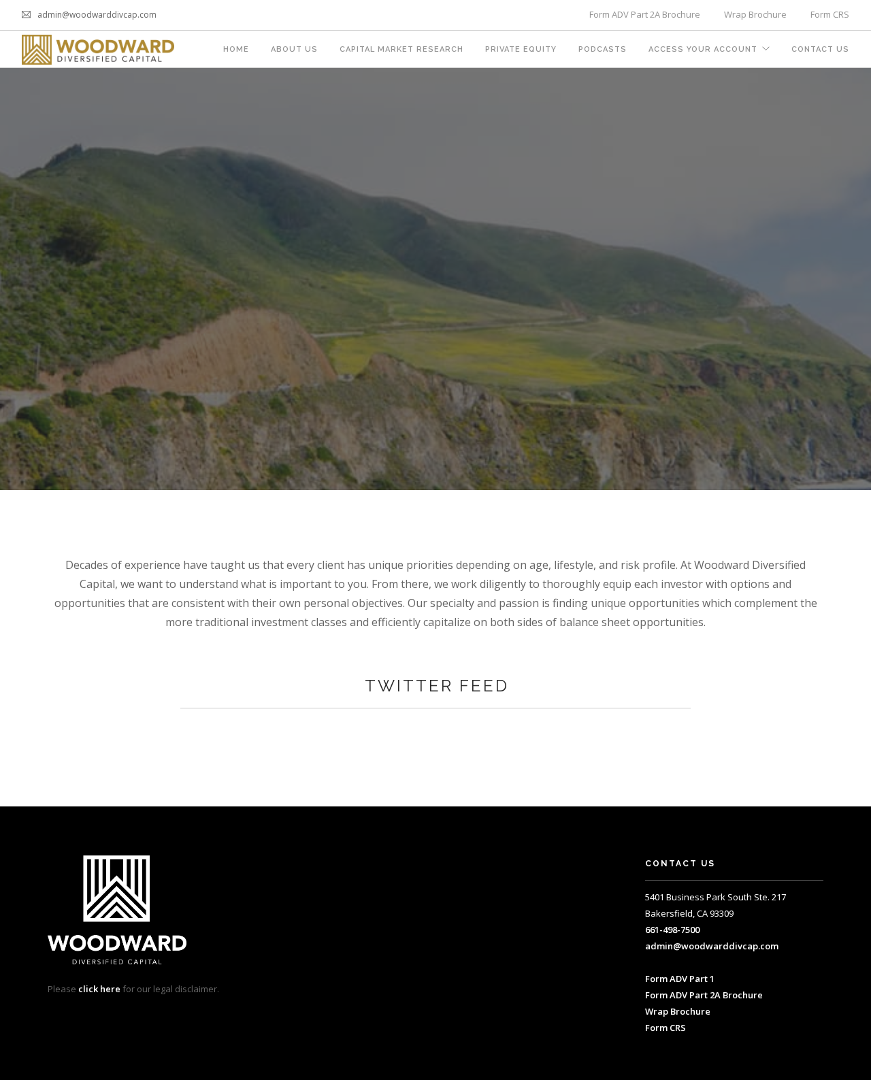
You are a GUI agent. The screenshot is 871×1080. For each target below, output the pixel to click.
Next (852, 279)
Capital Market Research (401, 49)
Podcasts (602, 49)
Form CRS (829, 14)
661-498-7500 (672, 929)
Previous (19, 279)
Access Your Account (702, 49)
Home (236, 49)
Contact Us (820, 49)
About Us (294, 49)
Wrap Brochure (755, 14)
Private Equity (521, 49)
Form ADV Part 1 (679, 978)
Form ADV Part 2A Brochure (644, 14)
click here (99, 989)
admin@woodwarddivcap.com (711, 946)
